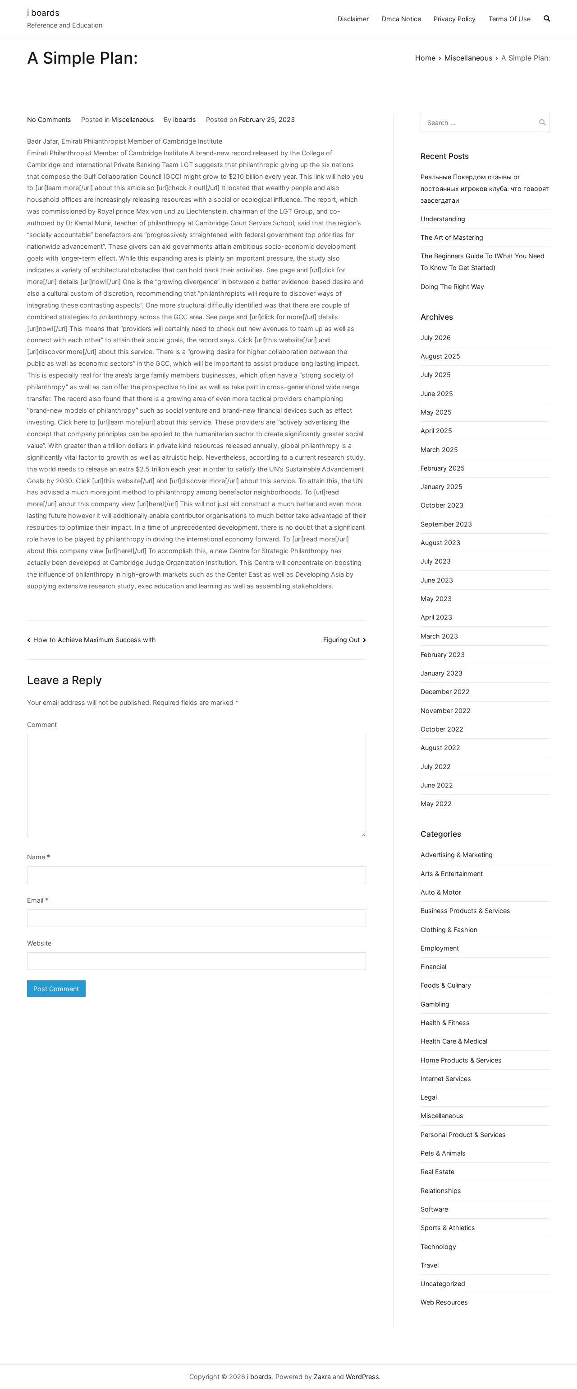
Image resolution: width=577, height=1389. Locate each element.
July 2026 (436, 337)
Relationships (441, 1190)
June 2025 (437, 393)
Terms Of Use (510, 19)
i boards (43, 13)
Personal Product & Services (463, 1134)
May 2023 (436, 598)
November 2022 (446, 710)
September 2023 (446, 524)
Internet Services (446, 1078)
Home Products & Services (461, 1060)
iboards (184, 119)
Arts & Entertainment (452, 873)
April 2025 (436, 430)
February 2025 (443, 468)
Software (434, 1209)
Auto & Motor (441, 892)
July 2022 (436, 766)
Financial (433, 966)
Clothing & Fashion (449, 929)
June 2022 (437, 785)
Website (39, 943)
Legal (429, 1097)
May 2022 (436, 803)
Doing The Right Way (452, 286)
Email (37, 900)
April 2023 (436, 617)
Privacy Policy (455, 19)
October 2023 (442, 505)
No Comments (49, 119)
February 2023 (443, 654)
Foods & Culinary (446, 985)
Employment (440, 948)
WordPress (362, 1376)
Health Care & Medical (454, 1041)
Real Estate (437, 1171)
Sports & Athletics (448, 1227)
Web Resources (444, 1302)
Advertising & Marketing (457, 854)
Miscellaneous (132, 119)
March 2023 (439, 636)
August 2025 (440, 356)
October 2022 (442, 729)
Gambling (435, 1004)
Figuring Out (341, 639)
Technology (438, 1246)
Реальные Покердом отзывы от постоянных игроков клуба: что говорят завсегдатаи (485, 188)
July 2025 (436, 374)
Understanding (443, 219)
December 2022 (445, 691)
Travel (430, 1265)
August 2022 (440, 747)
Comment (42, 724)
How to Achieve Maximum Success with (94, 639)
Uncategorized (443, 1283)
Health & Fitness (445, 1022)
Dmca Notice (401, 19)
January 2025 (442, 486)
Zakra (322, 1376)
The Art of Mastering (452, 237)
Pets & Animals (443, 1153)
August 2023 (440, 542)
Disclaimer (353, 19)
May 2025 (436, 412)
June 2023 (437, 580)
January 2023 (442, 673)
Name (38, 857)
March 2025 (439, 449)
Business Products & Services (465, 910)
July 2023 (436, 561)
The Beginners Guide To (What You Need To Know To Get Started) (483, 261)
